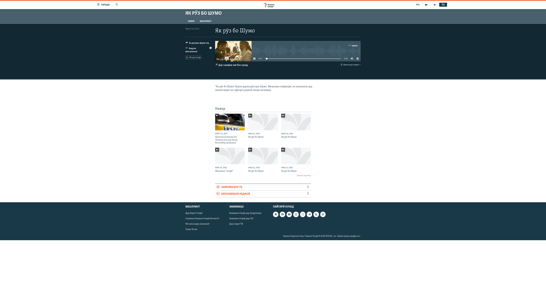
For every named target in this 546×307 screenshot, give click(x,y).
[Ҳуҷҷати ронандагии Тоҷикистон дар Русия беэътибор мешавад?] (230, 122)
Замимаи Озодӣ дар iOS (241, 219)
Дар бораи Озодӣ (193, 213)
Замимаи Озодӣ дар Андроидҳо (245, 213)
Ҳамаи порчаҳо (304, 176)
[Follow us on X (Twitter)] (302, 214)
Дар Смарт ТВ (236, 224)
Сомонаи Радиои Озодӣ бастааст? (202, 219)
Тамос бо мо (191, 229)
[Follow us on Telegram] (309, 214)
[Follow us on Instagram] (296, 214)
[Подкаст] (323, 214)
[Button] (197, 43)
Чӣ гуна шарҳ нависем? (197, 224)
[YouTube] (426, 5)
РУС (418, 5)
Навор (191, 21)
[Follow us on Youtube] (289, 214)
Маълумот (205, 21)
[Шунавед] (435, 5)
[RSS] (316, 214)
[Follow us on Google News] (275, 214)
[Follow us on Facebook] (282, 214)
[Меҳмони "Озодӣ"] (230, 156)
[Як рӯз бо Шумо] (263, 122)
